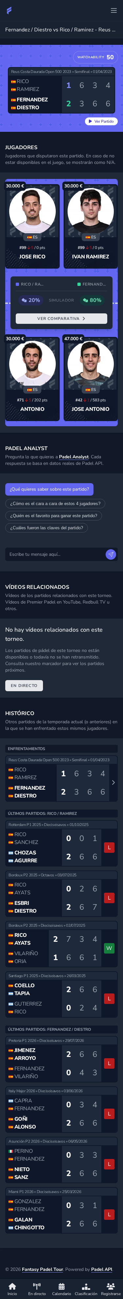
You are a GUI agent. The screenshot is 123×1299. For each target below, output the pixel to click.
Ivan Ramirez (90, 256)
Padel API (101, 1269)
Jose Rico (32, 256)
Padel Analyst (74, 457)
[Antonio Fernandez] (32, 364)
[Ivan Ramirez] (91, 211)
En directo (24, 685)
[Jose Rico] (32, 211)
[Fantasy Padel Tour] (9, 10)
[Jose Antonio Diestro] (91, 364)
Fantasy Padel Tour (42, 1269)
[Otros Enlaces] (113, 10)
